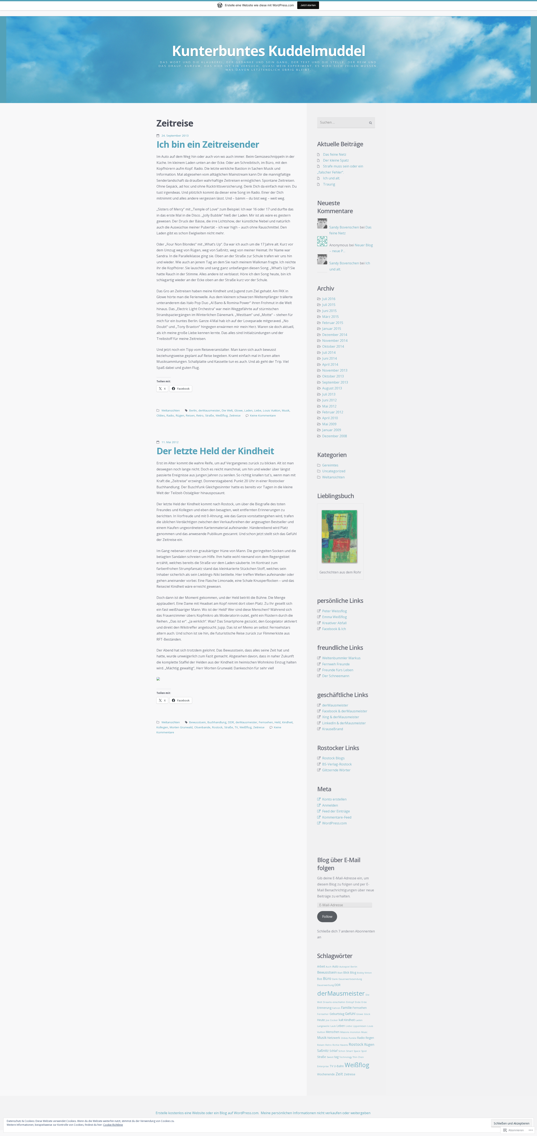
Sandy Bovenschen (344, 227)
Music (364, 1032)
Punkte (352, 1038)
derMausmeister (209, 410)
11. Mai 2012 (170, 442)
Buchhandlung (216, 722)
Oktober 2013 (333, 376)
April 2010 (330, 418)
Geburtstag (337, 1014)
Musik (285, 410)
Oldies (160, 415)
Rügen (180, 415)
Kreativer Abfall (334, 623)
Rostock (217, 727)
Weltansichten (171, 410)
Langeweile (323, 1026)
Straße (209, 415)
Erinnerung (324, 1008)
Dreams (327, 1002)
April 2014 (330, 364)
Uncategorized (333, 471)
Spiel (364, 1051)
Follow (327, 916)
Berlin (193, 410)
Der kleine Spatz (336, 160)
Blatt (340, 972)
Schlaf (334, 1051)
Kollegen (162, 727)
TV (236, 727)
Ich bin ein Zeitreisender (207, 144)
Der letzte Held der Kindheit (215, 451)
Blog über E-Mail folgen (338, 864)
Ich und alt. (331, 178)
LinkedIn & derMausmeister (344, 723)
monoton (355, 1032)
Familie (346, 1007)
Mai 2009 (329, 424)
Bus (319, 979)
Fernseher (323, 1014)
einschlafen (338, 1002)
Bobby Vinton (364, 972)
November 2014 (334, 340)
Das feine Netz (334, 154)
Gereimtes (330, 465)
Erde (364, 1002)
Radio (170, 415)
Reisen (190, 415)
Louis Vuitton (271, 410)
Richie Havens (340, 1044)
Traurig (329, 184)
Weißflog (222, 415)
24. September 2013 (175, 135)
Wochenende (326, 1074)
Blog (353, 972)
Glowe (238, 410)
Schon (341, 1051)
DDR (231, 722)
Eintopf (350, 1002)
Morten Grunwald (181, 727)
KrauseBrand (332, 729)
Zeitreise (235, 415)
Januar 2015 (331, 328)
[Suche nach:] (346, 122)
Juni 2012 (329, 400)
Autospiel (344, 966)
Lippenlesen (359, 1026)
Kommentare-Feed (336, 817)
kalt (341, 1020)
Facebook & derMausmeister (344, 711)
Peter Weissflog (334, 611)
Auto (335, 966)
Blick (346, 972)
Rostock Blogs (333, 758)
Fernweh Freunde (336, 664)
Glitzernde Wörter (336, 770)
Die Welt (227, 410)
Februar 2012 (332, 412)
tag (336, 1057)
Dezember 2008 (334, 436)
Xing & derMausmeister (340, 717)
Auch (328, 966)
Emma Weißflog (334, 617)
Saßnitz (323, 1050)
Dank (335, 979)
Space (357, 1051)
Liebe (257, 410)
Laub (333, 1026)
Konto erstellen (334, 799)
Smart (349, 1051)
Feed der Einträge (336, 811)
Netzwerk (333, 1038)
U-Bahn (339, 1066)
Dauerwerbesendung (350, 979)
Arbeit (321, 966)
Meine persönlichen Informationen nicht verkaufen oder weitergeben (315, 1113)
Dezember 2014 (334, 334)
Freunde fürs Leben (337, 670)
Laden (248, 410)
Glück (367, 1014)
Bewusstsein (197, 722)
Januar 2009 (331, 430)
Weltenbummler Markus (341, 658)
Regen (370, 1038)
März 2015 (330, 316)
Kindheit (287, 722)
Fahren (336, 1008)
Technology (345, 1057)
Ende (358, 1002)
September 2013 (335, 382)
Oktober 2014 (333, 346)
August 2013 (332, 388)
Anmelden (330, 805)
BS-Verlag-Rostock (337, 764)
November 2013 (334, 370)
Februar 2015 (332, 322)
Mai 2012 (329, 406)
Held (277, 722)
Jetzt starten (308, 5)
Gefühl (350, 1013)
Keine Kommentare (263, 415)
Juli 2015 (328, 304)
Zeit (339, 1073)
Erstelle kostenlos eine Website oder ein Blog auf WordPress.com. (207, 1113)
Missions (344, 1032)
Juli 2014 (328, 352)
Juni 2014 (329, 358)
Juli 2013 (328, 394)
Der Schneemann (335, 676)
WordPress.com (334, 823)
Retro (199, 415)
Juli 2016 (328, 298)
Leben (341, 1026)
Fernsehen (266, 722)
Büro (327, 978)
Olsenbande (202, 727)
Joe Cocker (332, 1020)
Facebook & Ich (334, 629)
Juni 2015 (329, 310)
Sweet (330, 1057)
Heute (321, 1020)
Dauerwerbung (325, 985)
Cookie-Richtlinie (113, 1125)
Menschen (332, 1032)
